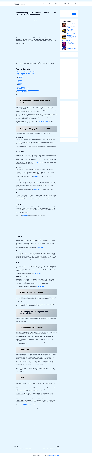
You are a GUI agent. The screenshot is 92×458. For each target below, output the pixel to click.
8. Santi (19, 84)
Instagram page (25, 215)
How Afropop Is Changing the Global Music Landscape (28, 90)
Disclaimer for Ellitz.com (54, 3)
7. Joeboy (20, 83)
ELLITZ (16, 3)
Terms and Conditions (72, 3)
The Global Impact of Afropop (23, 88)
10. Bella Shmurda (21, 87)
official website (36, 189)
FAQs (18, 94)
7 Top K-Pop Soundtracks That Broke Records (70, 43)
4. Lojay (19, 78)
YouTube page (41, 200)
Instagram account (39, 162)
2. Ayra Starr (20, 76)
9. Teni (19, 85)
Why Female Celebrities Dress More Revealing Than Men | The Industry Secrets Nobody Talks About (69, 38)
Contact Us (45, 3)
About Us (32, 3)
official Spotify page (50, 147)
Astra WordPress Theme (54, 455)
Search (63, 12)
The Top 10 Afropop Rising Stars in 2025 (25, 73)
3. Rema (20, 77)
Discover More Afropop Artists (23, 91)
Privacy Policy (64, 3)
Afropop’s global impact (43, 121)
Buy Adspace (38, 3)
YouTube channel (36, 176)
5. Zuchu (20, 80)
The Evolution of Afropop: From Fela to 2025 (26, 71)
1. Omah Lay (20, 74)
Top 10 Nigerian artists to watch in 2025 (28, 404)
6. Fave (19, 81)
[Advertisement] (36, 28)
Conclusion (19, 92)
